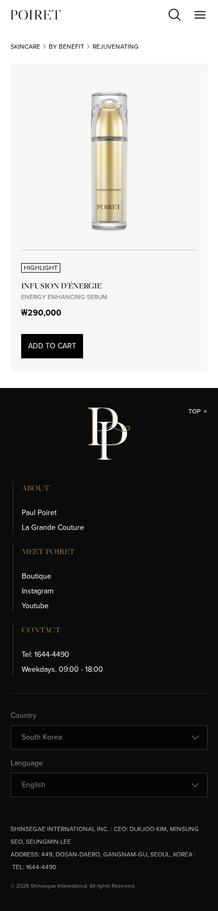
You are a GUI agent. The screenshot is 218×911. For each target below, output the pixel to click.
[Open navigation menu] (200, 14)
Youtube (35, 605)
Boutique (36, 576)
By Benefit (66, 46)
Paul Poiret (39, 512)
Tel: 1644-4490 (45, 654)
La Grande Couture (53, 527)
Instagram (37, 591)
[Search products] (174, 14)
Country (24, 715)
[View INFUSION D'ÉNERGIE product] (109, 162)
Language (27, 763)
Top (194, 411)
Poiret (36, 15)
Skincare (25, 46)
